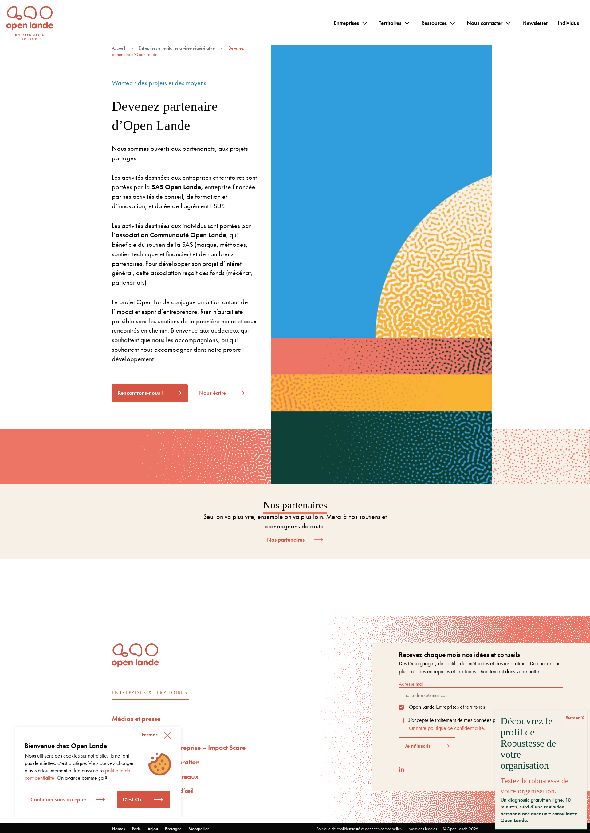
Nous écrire (212, 392)
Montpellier (198, 828)
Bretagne (173, 828)
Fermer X (574, 718)
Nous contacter (484, 22)
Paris (136, 828)
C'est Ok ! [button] (134, 799)
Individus (568, 22)
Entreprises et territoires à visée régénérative (177, 48)
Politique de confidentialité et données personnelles (359, 828)
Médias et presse (136, 718)
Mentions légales (422, 828)
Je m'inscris (418, 745)
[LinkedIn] (401, 769)
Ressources (434, 22)
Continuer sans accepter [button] (58, 799)
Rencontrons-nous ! (140, 392)
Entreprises (346, 22)
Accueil (118, 48)
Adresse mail (411, 684)
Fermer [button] (149, 734)
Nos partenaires (286, 539)
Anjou (153, 828)
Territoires (390, 22)
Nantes (118, 828)
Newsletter (535, 22)
